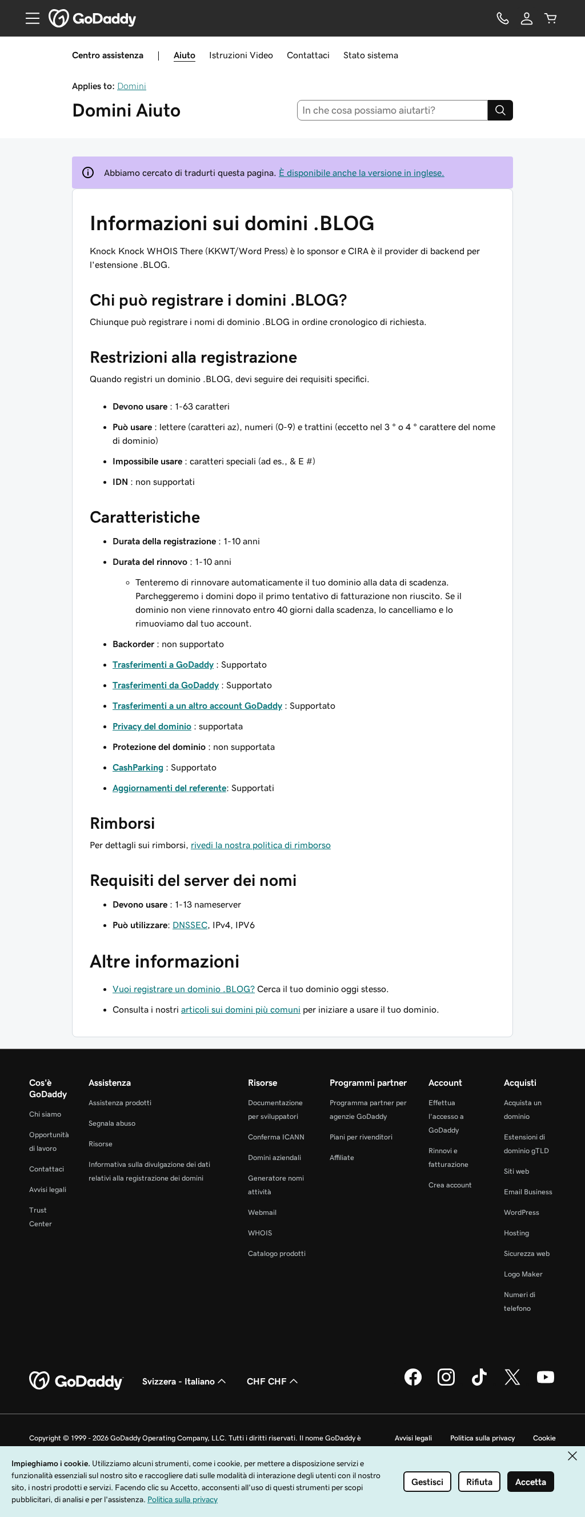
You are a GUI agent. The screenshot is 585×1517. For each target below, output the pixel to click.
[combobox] (392, 110)
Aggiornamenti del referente (169, 787)
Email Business (528, 1191)
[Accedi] (527, 18)
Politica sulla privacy (482, 1438)
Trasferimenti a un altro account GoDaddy (197, 705)
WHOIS (260, 1233)
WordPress (521, 1212)
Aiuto (184, 54)
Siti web (516, 1171)
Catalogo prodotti (277, 1253)
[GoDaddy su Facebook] (413, 1383)
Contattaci (308, 54)
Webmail (262, 1212)
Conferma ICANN (276, 1137)
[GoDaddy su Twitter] (512, 1383)
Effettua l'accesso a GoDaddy (446, 1116)
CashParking (138, 767)
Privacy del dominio (152, 726)
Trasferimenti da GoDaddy (166, 684)
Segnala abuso (112, 1123)
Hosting (516, 1233)
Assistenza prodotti (120, 1102)
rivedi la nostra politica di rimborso (261, 844)
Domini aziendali (274, 1157)
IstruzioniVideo (241, 54)
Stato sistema (370, 54)
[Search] (500, 110)
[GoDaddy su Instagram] (446, 1383)
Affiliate (342, 1157)
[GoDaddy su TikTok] (479, 1383)
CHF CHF (267, 1381)
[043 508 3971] (503, 18)
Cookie (544, 1438)
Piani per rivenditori (361, 1137)
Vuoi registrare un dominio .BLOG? (184, 988)
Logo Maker (523, 1274)
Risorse (101, 1143)
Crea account (450, 1185)
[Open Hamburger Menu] (28, 18)
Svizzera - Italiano (178, 1381)
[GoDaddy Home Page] (76, 1381)
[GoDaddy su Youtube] (545, 1383)
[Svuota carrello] (551, 18)
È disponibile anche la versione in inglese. (361, 172)
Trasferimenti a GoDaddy (163, 664)
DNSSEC (190, 924)
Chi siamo (45, 1114)
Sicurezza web (527, 1253)
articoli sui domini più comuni (240, 1009)
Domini (131, 85)
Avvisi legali (47, 1189)
